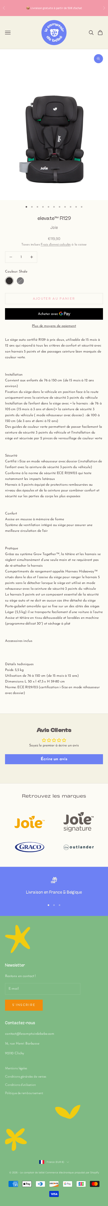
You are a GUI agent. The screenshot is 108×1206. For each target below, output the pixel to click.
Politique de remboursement (24, 1093)
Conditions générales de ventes (25, 1076)
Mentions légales (16, 1068)
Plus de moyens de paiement (54, 326)
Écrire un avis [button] (54, 759)
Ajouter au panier (54, 298)
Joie (54, 228)
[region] (54, 886)
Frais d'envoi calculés (56, 244)
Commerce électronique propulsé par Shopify (72, 1173)
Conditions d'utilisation (20, 1084)
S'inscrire (23, 1004)
